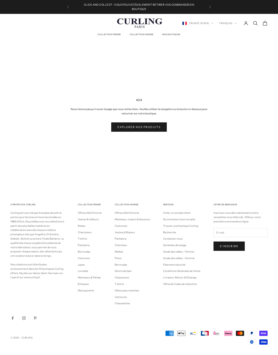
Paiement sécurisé (174, 264)
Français (225, 23)
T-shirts (82, 238)
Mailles (119, 251)
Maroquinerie (86, 290)
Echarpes (83, 284)
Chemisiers (85, 232)
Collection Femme (109, 34)
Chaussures (122, 277)
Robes (81, 225)
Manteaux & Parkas (89, 277)
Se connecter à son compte (179, 219)
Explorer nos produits (139, 127)
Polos (118, 258)
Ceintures (84, 258)
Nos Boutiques (171, 34)
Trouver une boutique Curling (180, 225)
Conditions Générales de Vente (181, 271)
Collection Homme (142, 34)
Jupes (81, 264)
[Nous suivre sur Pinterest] (35, 318)
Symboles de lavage (174, 245)
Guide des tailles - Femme (178, 251)
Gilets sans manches (127, 290)
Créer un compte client (177, 212)
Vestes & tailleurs (88, 219)
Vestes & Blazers (125, 232)
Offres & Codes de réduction (180, 284)
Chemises (121, 245)
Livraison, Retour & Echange (180, 277)
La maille (83, 271)
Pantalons (84, 245)
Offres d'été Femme (90, 212)
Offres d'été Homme (127, 212)
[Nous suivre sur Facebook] (12, 318)
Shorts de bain (123, 271)
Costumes (121, 225)
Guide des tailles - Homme (179, 258)
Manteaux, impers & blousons (132, 219)
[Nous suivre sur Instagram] (24, 318)
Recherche (169, 232)
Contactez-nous (173, 238)
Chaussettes (122, 303)
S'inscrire (229, 246)
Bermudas (84, 251)
